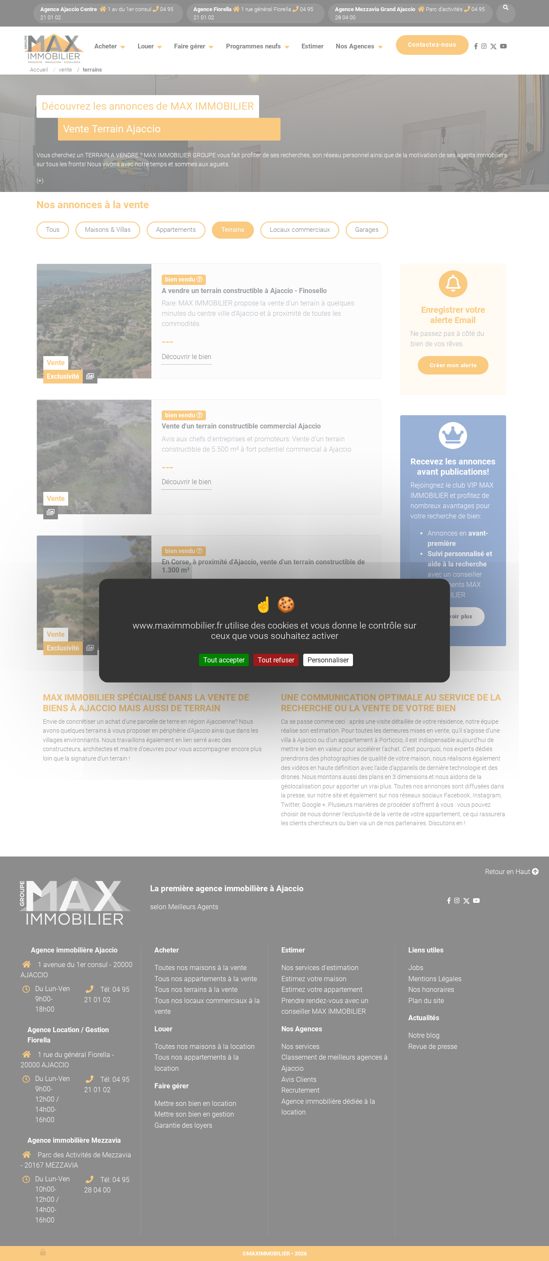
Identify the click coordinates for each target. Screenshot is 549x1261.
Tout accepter (223, 660)
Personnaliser (328, 660)
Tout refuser (276, 660)
